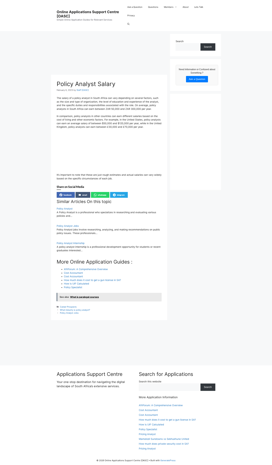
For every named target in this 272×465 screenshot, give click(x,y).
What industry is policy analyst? (75, 310)
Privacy (131, 15)
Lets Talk (198, 7)
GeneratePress (168, 460)
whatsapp (102, 195)
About (186, 7)
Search (180, 41)
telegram (121, 195)
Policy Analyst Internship (70, 243)
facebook (67, 195)
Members (168, 7)
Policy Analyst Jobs (68, 226)
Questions (153, 7)
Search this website (150, 381)
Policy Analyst (65, 208)
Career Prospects (68, 307)
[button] (128, 24)
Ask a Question (134, 7)
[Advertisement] (109, 54)
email (84, 195)
